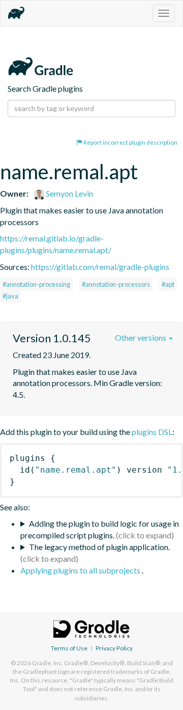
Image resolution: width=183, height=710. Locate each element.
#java (10, 296)
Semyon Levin (68, 193)
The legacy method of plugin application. (99, 547)
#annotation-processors (116, 284)
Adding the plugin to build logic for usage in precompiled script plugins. (99, 529)
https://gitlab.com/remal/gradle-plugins (100, 266)
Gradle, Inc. (47, 663)
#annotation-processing (36, 284)
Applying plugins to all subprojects (81, 570)
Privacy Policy (114, 648)
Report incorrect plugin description (129, 142)
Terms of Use (69, 648)
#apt (168, 284)
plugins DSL (152, 431)
